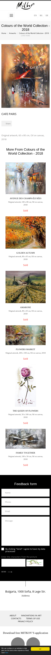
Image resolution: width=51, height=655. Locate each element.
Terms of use (33, 618)
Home (3, 33)
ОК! (40, 649)
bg (41, 15)
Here (6, 652)
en (35, 15)
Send (4, 572)
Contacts (16, 618)
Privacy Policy (25, 621)
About (13, 615)
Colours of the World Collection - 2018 (34, 33)
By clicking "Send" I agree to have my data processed (25, 550)
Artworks (12, 33)
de (47, 15)
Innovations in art (31, 615)
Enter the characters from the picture (19, 556)
